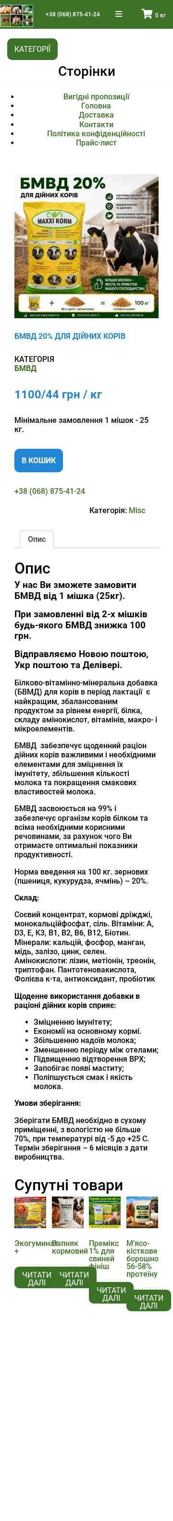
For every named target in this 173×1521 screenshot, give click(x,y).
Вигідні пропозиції (96, 96)
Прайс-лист (96, 142)
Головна (96, 105)
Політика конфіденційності (96, 133)
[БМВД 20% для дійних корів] (86, 246)
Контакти (96, 124)
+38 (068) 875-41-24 (73, 14)
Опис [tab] (37, 539)
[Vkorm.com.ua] (16, 16)
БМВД (25, 368)
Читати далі (36, 1278)
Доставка (96, 115)
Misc (137, 510)
